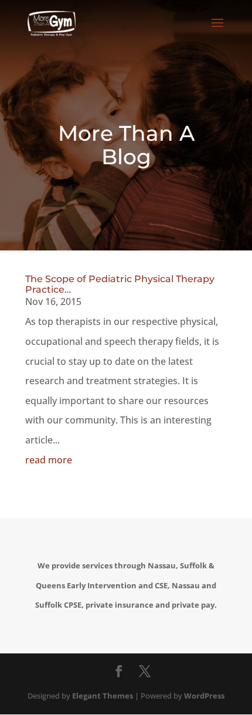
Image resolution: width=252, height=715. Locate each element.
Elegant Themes (102, 695)
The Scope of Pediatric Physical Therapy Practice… (119, 284)
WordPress (204, 695)
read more (48, 459)
